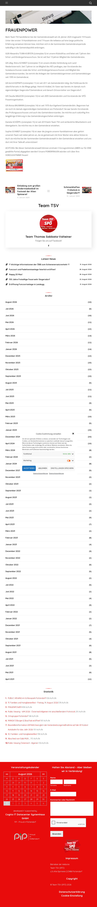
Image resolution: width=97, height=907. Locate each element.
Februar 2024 (11, 457)
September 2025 (13, 376)
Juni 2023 (9, 511)
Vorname (53, 785)
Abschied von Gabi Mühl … (19, 738)
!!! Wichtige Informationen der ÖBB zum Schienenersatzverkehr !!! (39, 264)
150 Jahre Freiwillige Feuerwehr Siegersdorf (29, 279)
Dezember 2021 (12, 625)
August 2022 (11, 578)
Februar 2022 (11, 612)
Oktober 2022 (11, 564)
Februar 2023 (11, 538)
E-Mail (53, 790)
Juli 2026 (9, 309)
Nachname (67, 785)
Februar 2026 (11, 342)
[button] (73, 433)
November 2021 (12, 632)
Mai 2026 (9, 322)
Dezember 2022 (12, 551)
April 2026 (10, 329)
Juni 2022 (9, 591)
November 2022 (12, 558)
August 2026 (11, 302)
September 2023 (13, 490)
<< (7, 774)
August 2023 (11, 497)
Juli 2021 (9, 659)
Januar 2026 (11, 349)
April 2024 (10, 443)
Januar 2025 (11, 430)
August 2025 (11, 383)
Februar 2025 (11, 423)
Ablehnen (42, 468)
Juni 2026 (9, 315)
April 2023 (10, 524)
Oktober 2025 (11, 369)
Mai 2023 (9, 517)
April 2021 (9, 679)
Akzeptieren (29, 468)
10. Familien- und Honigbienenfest (22, 734)
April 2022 (10, 605)
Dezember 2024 (12, 437)
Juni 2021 (9, 665)
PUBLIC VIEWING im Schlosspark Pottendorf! (27, 698)
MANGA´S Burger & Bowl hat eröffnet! (24, 720)
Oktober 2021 (11, 639)
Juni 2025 (9, 396)
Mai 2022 (9, 598)
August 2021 (10, 652)
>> (43, 774)
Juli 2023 (9, 504)
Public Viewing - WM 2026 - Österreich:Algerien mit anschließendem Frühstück (41, 711)
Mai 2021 (9, 672)
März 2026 (10, 336)
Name (53, 778)
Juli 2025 (9, 389)
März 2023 (10, 531)
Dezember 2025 (12, 356)
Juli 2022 (9, 585)
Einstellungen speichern (62, 468)
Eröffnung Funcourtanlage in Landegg (26, 284)
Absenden (56, 834)
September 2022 (13, 571)
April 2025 (10, 410)
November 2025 (12, 362)
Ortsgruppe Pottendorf (18, 716)
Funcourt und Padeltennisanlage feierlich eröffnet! (32, 269)
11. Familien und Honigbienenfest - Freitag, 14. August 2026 (33, 702)
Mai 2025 (9, 403)
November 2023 (12, 477)
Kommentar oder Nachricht (63, 800)
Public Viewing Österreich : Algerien (23, 743)
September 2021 (12, 645)
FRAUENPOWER (15, 707)
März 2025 (10, 416)
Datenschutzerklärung (40, 473)
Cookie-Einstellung (72, 895)
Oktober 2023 (11, 484)
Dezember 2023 (12, 470)
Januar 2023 (11, 544)
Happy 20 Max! (15, 274)
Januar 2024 (11, 463)
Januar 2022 (11, 618)
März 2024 (10, 450)
